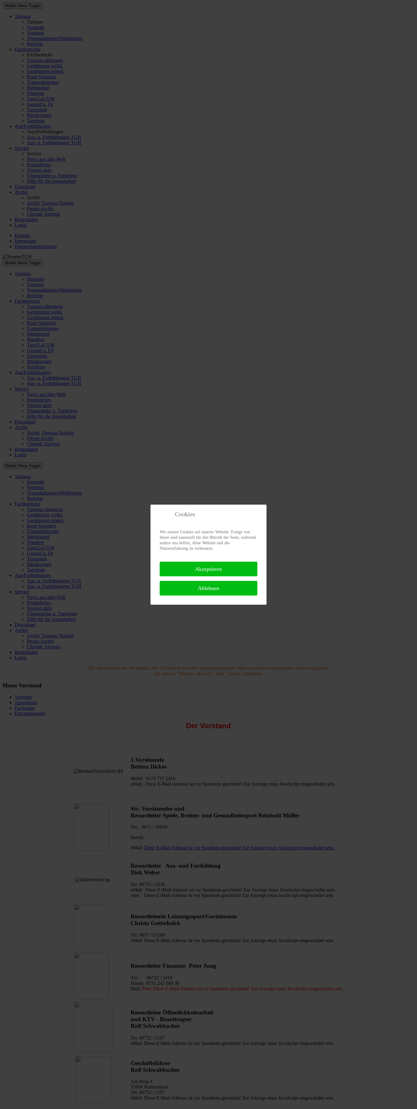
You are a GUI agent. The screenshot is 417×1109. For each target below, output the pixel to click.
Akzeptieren (208, 569)
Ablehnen (208, 588)
